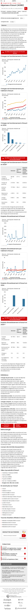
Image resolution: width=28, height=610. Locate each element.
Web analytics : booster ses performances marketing (9, 554)
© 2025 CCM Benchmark (14, 593)
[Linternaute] (7, 602)
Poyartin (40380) (6, 478)
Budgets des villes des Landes (10, 482)
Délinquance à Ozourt (8, 512)
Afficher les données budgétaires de (10, 18)
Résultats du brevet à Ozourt (9, 524)
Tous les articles (20, 591)
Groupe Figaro (21, 592)
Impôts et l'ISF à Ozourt (8, 494)
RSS (25, 591)
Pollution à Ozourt (6, 514)
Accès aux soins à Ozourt (8, 510)
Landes (14, 3)
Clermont (24, 11)
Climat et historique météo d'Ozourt (11, 496)
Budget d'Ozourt (18, 425)
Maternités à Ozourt (7, 506)
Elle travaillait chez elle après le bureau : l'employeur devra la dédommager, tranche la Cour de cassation (13, 572)
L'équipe (13, 588)
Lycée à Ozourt (6, 502)
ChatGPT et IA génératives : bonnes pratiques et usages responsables (11, 548)
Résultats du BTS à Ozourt (9, 526)
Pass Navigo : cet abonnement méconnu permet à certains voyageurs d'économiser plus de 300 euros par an (13, 576)
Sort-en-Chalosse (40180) (9, 480)
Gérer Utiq (14, 591)
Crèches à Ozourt (7, 504)
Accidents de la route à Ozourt (10, 498)
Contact (6, 589)
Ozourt (19, 3)
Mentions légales (13, 592)
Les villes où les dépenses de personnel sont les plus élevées (15, 158)
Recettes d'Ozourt (6, 425)
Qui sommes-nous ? (7, 588)
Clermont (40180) (7, 476)
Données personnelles (19, 589)
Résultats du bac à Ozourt (9, 522)
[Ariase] (7, 608)
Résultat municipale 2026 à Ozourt (11, 520)
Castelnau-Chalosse (11, 11)
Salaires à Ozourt (6, 490)
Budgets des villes (7, 3)
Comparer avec (5, 21)
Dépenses (3, 25)
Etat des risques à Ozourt (8, 508)
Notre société (18, 588)
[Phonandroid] (20, 608)
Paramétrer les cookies (6, 591)
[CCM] (20, 600)
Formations (6, 544)
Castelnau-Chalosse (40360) (10, 472)
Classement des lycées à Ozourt (10, 500)
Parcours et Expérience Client (10, 559)
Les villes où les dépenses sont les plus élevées (15, 52)
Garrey (19, 11)
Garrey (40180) (6, 474)
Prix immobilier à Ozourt (8, 492)
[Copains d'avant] (7, 605)
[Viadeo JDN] (20, 605)
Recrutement (11, 589)
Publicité (23, 588)
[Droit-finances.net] (20, 603)
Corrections (7, 592)
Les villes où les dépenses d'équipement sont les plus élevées (14, 318)
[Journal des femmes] (7, 600)
